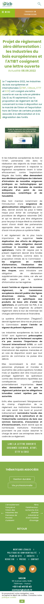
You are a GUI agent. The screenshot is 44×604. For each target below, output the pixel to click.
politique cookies (9, 597)
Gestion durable (22, 479)
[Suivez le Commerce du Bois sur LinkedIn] (22, 569)
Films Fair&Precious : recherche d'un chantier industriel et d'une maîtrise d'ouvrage (31, 513)
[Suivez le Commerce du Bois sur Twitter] (33, 569)
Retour (22, 529)
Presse (22, 559)
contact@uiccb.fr (22, 589)
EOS (7, 91)
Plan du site (16, 556)
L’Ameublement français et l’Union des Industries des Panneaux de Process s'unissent (12, 513)
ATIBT (23, 87)
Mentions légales (22, 549)
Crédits (30, 556)
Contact (35, 559)
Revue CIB (9, 559)
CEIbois (31, 87)
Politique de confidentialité (22, 553)
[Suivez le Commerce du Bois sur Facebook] (11, 569)
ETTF (38, 87)
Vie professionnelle (22, 485)
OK (22, 601)
